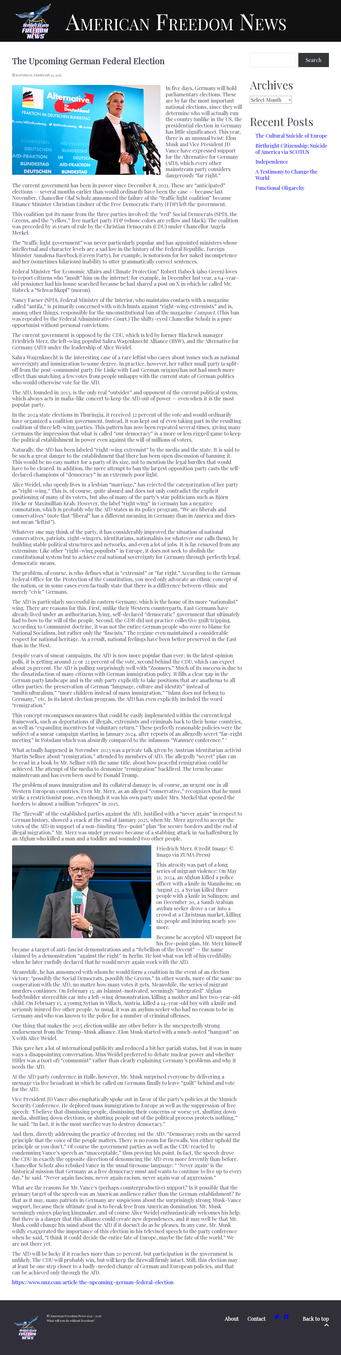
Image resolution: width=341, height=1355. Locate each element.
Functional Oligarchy (279, 187)
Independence (271, 161)
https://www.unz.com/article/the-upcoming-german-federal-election (93, 1282)
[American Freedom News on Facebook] (286, 1317)
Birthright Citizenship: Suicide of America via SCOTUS (291, 148)
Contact (257, 1319)
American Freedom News (176, 21)
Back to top (316, 1318)
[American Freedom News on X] (277, 1317)
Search (314, 59)
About (232, 1319)
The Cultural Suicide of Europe (291, 135)
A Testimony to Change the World (286, 174)
